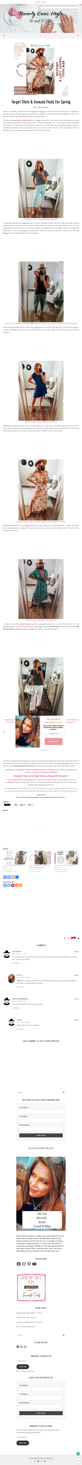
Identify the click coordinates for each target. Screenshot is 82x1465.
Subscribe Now (53, 741)
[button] (53, 721)
